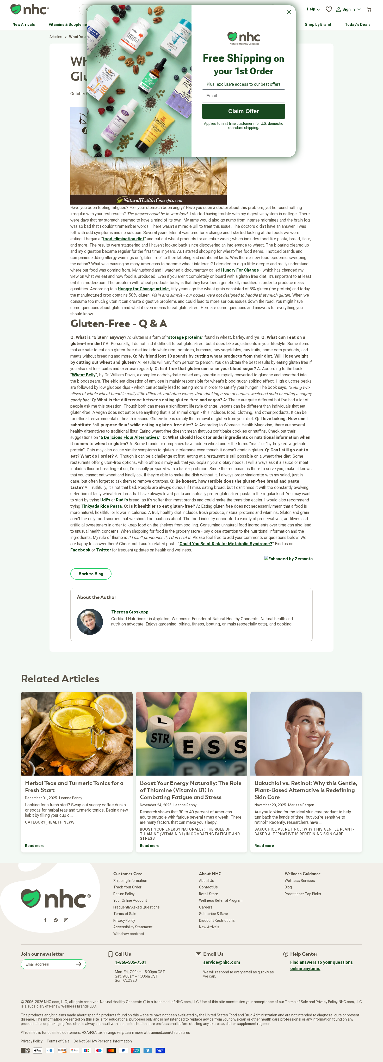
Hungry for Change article (143, 288)
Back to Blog (91, 573)
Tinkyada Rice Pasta (101, 506)
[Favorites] (329, 9)
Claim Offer (243, 111)
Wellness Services (300, 881)
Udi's (105, 500)
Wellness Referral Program (221, 900)
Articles (56, 37)
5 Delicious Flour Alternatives (130, 437)
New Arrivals (209, 927)
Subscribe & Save (213, 914)
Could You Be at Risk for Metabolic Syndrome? (226, 543)
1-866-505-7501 (130, 962)
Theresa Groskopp (130, 612)
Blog (288, 887)
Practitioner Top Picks (303, 894)
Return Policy (123, 894)
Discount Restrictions (217, 920)
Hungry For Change (240, 270)
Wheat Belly (83, 374)
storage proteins (185, 337)
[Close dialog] (289, 11)
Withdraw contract (128, 934)
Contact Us (208, 887)
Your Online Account (130, 900)
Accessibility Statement (132, 927)
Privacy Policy (124, 920)
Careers (206, 907)
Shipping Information (130, 881)
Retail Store (208, 894)
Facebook (80, 550)
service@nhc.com (221, 962)
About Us (206, 881)
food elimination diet (123, 238)
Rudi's (122, 500)
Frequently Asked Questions (136, 907)
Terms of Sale (124, 914)
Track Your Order (127, 887)
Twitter (103, 550)
